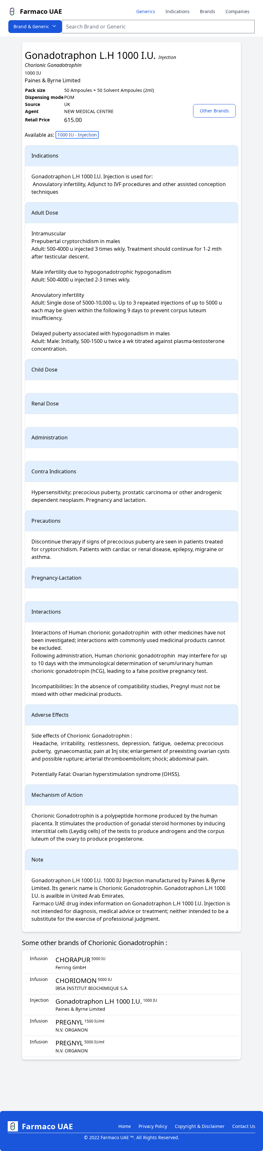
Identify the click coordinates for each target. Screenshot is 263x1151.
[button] (215, 110)
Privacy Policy (153, 1126)
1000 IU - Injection (77, 135)
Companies (237, 11)
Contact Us (243, 1126)
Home (124, 1126)
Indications (177, 11)
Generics (145, 11)
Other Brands (214, 111)
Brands (207, 11)
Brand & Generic (31, 26)
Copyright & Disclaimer (200, 1126)
